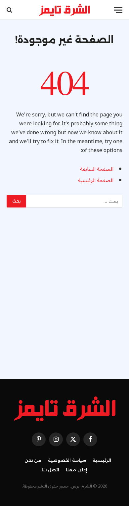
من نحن (32, 460)
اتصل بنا (50, 469)
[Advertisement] (64, 291)
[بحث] (10, 10)
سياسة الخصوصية (67, 460)
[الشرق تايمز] (64, 10)
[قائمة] (118, 10)
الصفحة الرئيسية (95, 180)
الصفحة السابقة (96, 169)
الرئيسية (102, 460)
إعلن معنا (76, 469)
